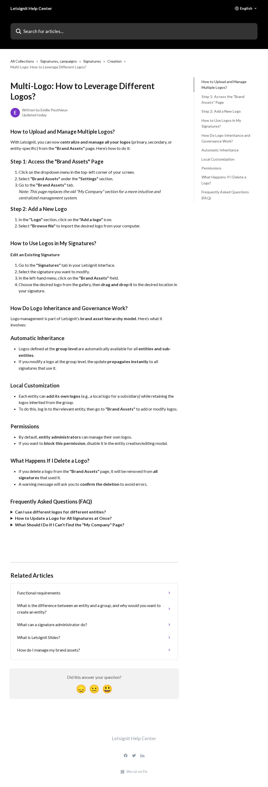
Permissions (211, 168)
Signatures (92, 61)
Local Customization (218, 159)
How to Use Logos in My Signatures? (221, 123)
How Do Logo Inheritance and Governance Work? (226, 138)
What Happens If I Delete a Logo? (224, 180)
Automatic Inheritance (220, 150)
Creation (114, 61)
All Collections (22, 61)
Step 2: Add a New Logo (221, 111)
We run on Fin (136, 771)
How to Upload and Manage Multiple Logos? (224, 84)
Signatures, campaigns (58, 61)
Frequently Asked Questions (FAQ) (225, 195)
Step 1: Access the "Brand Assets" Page (223, 99)
